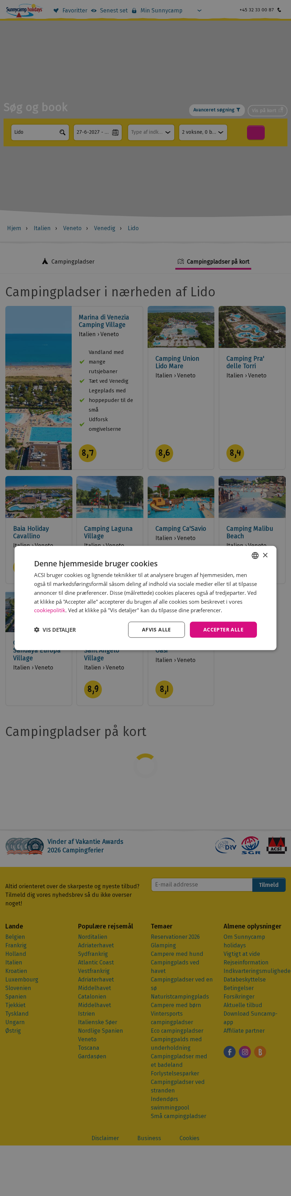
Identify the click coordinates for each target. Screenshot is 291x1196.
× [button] (265, 555)
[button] (55, 630)
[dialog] (145, 598)
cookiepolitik (49, 610)
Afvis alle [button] (156, 629)
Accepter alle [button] (223, 629)
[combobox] (255, 555)
